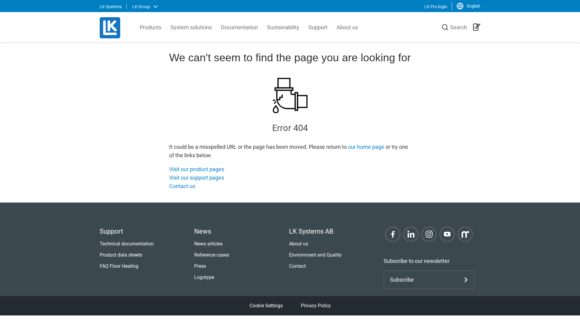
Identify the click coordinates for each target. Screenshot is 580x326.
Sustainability (283, 27)
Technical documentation (127, 244)
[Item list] (476, 27)
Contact (297, 266)
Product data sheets (121, 255)
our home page (366, 147)
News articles (208, 244)
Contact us (182, 186)
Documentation (239, 27)
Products (150, 27)
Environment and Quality (315, 255)
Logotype (204, 277)
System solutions (191, 27)
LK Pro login (435, 6)
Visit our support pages (196, 177)
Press (200, 266)
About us (347, 27)
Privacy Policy (316, 305)
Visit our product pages (196, 169)
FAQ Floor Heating (119, 266)
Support (317, 27)
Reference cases (211, 255)
